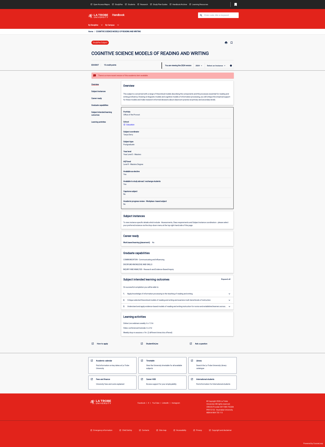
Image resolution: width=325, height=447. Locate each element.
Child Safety (127, 430)
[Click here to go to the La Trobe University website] (98, 16)
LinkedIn (165, 403)
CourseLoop (318, 443)
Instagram (176, 403)
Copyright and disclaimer (222, 430)
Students (131, 4)
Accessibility (181, 430)
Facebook (141, 403)
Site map (162, 430)
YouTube (155, 403)
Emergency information (102, 430)
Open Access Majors (101, 4)
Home (90, 31)
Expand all (225, 279)
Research (144, 4)
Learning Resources (200, 4)
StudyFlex (119, 4)
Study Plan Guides (160, 4)
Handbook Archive (180, 4)
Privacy (199, 430)
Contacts (145, 430)
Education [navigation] (130, 125)
